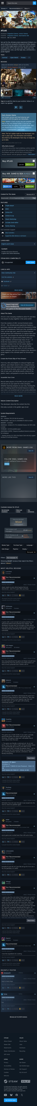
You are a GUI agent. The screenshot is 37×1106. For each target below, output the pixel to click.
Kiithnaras (9, 606)
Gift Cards (7, 1054)
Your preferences (31, 510)
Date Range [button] (5, 549)
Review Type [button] (5, 545)
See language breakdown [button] (5, 510)
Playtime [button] (15, 549)
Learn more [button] (30, 262)
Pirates (23, 57)
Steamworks (7, 1048)
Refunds (6, 1075)
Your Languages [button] (11, 557)
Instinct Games (23, 33)
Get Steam (22, 1062)
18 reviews (8, 853)
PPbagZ (8, 881)
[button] (4, 8)
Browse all (31, 194)
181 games (8, 821)
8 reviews (8, 573)
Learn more (21, 129)
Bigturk (8, 938)
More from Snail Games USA (20, 447)
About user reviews (19, 510)
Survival (4, 57)
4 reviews (16, 821)
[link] (19, 186)
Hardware (22, 1048)
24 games (8, 682)
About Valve (23, 1041)
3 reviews (15, 682)
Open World (14, 57)
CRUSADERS (10, 851)
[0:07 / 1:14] (18, 79)
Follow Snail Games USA (15, 459)
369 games (9, 608)
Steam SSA (7, 1044)
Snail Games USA (24, 35)
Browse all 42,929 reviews (18, 1017)
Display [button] (24, 549)
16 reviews (16, 647)
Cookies (6, 1072)
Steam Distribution (9, 1051)
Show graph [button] (30, 552)
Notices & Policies (9, 1069)
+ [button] (29, 57)
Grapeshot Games (12, 33)
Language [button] (29, 545)
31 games (8, 940)
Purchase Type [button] (18, 545)
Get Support (23, 1069)
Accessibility (7, 1066)
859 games (9, 647)
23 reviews (8, 721)
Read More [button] (31, 758)
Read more (31, 154)
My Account (23, 1072)
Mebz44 (8, 680)
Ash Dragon (9, 645)
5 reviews (8, 789)
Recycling (22, 1051)
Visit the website (6, 277)
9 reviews (16, 608)
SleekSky (8, 719)
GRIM (7, 819)
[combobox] (20, 3)
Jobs (20, 1044)
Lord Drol (9, 571)
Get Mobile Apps (10, 1100)
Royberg (8, 787)
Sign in (3, 101)
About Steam (8, 1041)
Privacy (6, 1062)
